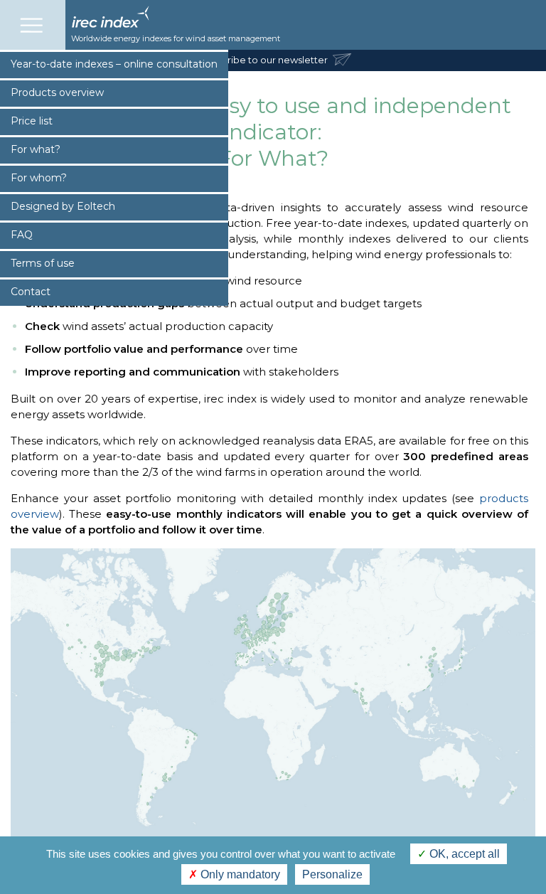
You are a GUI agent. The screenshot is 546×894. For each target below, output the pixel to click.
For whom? (39, 177)
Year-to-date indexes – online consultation (114, 64)
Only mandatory (239, 874)
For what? (35, 149)
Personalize (332, 874)
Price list (32, 121)
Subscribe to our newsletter (265, 59)
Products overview (57, 92)
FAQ (22, 234)
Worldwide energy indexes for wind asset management (175, 38)
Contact (30, 291)
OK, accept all (463, 854)
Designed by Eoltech (63, 206)
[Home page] (110, 24)
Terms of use (43, 263)
